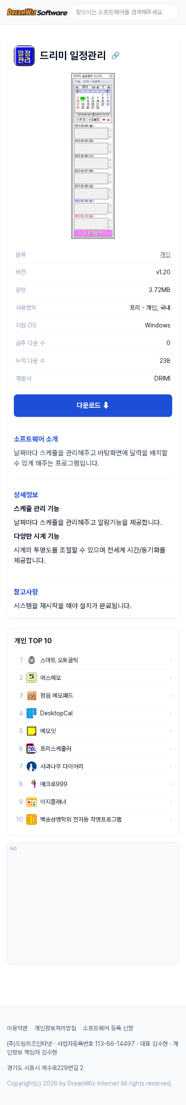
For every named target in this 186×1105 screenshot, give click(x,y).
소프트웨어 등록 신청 (108, 1028)
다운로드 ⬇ (93, 405)
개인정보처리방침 (55, 1028)
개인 (165, 254)
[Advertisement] (93, 908)
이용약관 (17, 1028)
